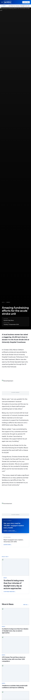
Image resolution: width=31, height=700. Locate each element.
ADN (3, 302)
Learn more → (8, 544)
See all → (26, 604)
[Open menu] (2, 2)
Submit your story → (9, 530)
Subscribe (26, 2)
